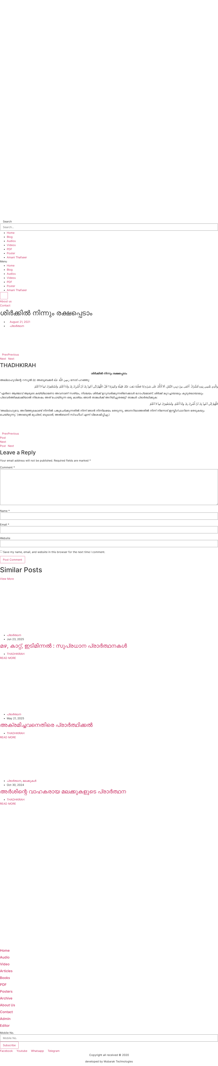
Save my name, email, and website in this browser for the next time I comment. (54, 552)
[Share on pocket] (109, 350)
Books (5, 978)
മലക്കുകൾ (29, 780)
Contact (6, 1012)
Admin (5, 1019)
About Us (7, 1005)
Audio (5, 957)
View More (7, 578)
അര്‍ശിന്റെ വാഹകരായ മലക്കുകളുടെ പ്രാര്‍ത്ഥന (63, 791)
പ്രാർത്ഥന (17, 326)
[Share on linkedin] (109, 338)
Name (5, 510)
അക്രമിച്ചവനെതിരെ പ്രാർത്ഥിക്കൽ (46, 725)
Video (5, 964)
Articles (6, 971)
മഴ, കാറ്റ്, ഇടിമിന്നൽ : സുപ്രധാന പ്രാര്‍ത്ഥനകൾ (63, 645)
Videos (11, 245)
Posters (6, 991)
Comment (7, 467)
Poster (11, 253)
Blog (10, 237)
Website (5, 538)
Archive (6, 998)
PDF (9, 249)
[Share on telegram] (109, 346)
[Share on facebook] (109, 330)
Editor (5, 1026)
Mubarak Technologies (118, 1061)
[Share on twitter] (109, 334)
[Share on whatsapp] (109, 342)
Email (4, 524)
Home (10, 232)
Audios (11, 241)
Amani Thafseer (17, 257)
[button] (109, 261)
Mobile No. (7, 1032)
